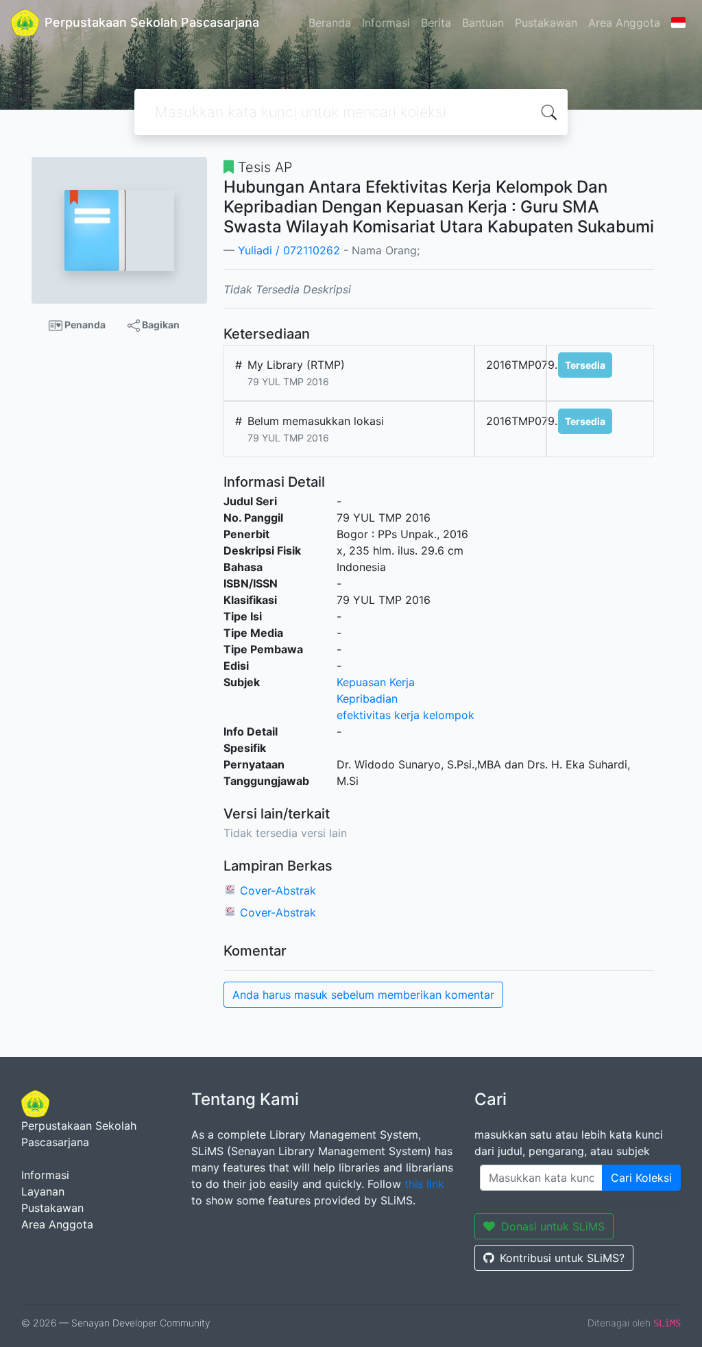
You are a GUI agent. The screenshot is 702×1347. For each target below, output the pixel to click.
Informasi (386, 22)
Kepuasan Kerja (376, 682)
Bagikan (160, 324)
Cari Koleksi (641, 1178)
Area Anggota (624, 22)
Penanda (84, 324)
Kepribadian (367, 698)
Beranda (329, 22)
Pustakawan (546, 22)
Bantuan (483, 22)
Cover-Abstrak (278, 890)
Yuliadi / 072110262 (289, 250)
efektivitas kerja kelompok (405, 715)
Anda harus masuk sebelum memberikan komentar (363, 995)
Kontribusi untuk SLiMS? (562, 1258)
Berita (436, 22)
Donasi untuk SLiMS (553, 1226)
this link (424, 1184)
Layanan (42, 1191)
